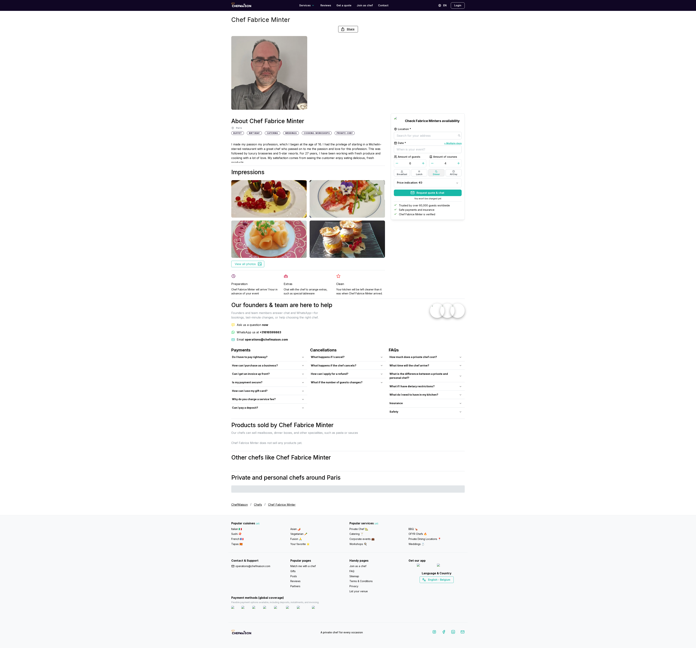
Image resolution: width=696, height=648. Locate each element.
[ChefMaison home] (241, 633)
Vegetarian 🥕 (298, 533)
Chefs (258, 504)
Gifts (293, 571)
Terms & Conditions (361, 581)
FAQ (351, 571)
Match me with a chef (303, 566)
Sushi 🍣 (236, 533)
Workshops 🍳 (358, 544)
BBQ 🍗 (413, 528)
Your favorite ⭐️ (300, 544)
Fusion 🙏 (296, 538)
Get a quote (343, 5)
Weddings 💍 (416, 544)
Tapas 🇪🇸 (237, 544)
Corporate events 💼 (361, 538)
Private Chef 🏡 (358, 528)
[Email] (462, 632)
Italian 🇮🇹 (236, 528)
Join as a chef (357, 566)
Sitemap (354, 576)
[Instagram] (434, 632)
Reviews (325, 5)
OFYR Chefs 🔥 (418, 533)
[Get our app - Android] (447, 566)
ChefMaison (239, 504)
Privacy (353, 586)
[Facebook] (444, 632)
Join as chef (365, 5)
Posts (293, 576)
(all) (258, 523)
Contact (383, 5)
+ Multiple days (453, 143)
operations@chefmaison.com (252, 566)
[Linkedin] (453, 632)
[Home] (241, 5)
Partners (295, 586)
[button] (348, 29)
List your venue (358, 591)
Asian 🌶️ (295, 528)
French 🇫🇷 (237, 538)
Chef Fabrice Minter (282, 504)
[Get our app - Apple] (425, 566)
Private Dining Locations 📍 (425, 538)
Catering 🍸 (356, 533)
